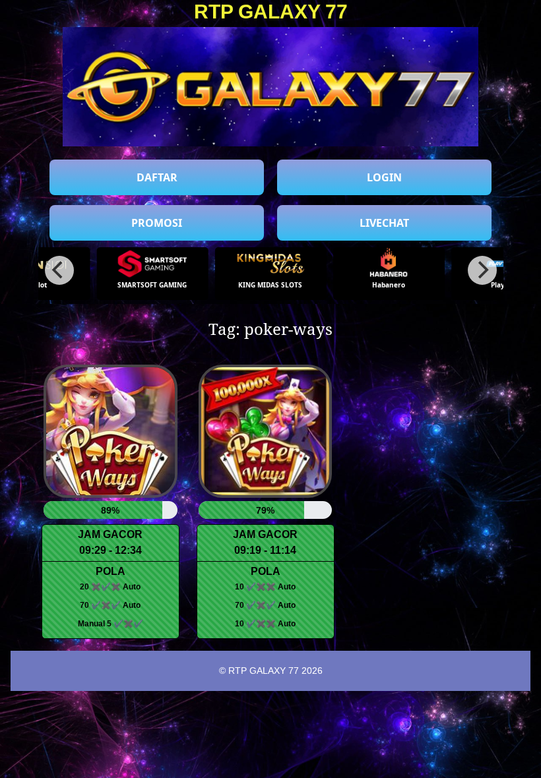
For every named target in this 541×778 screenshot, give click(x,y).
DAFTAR (157, 177)
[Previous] (59, 270)
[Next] (482, 270)
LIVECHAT (384, 223)
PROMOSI (156, 223)
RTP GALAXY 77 (271, 11)
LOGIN (384, 177)
